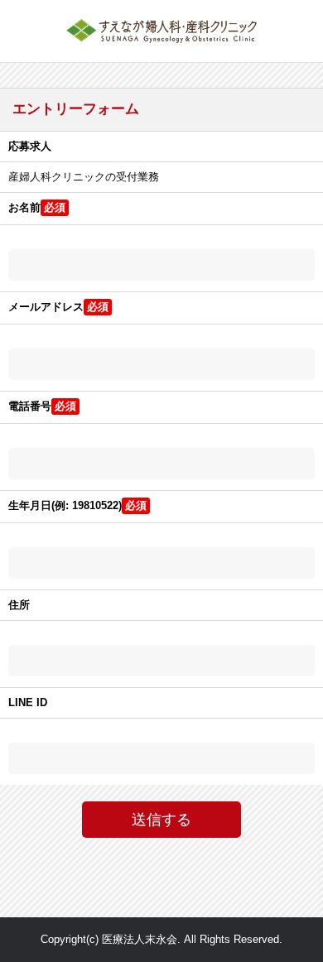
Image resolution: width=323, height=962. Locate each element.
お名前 (24, 207)
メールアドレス (46, 307)
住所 (19, 605)
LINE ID (27, 702)
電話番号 (29, 406)
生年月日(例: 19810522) (65, 505)
